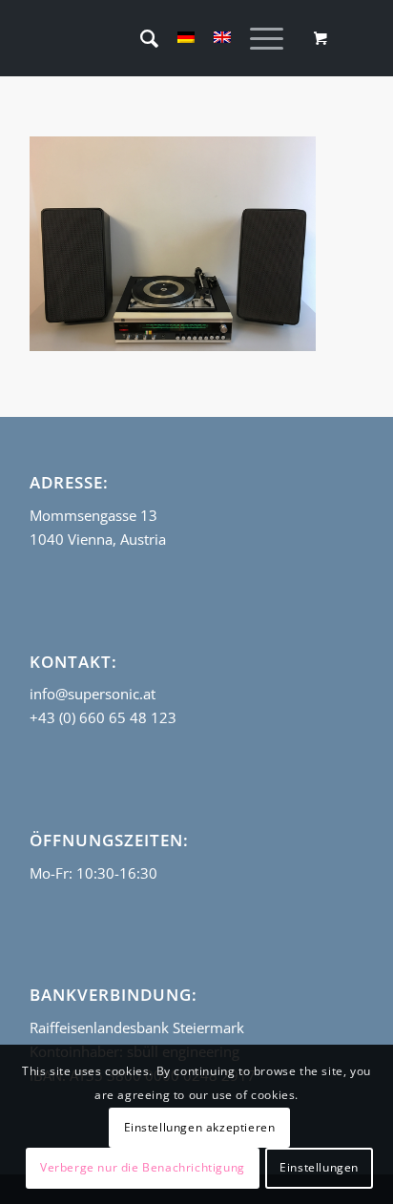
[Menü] (257, 38)
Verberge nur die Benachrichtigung (142, 1167)
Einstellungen (319, 1167)
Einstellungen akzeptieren (200, 1127)
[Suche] (139, 38)
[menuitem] (139, 38)
